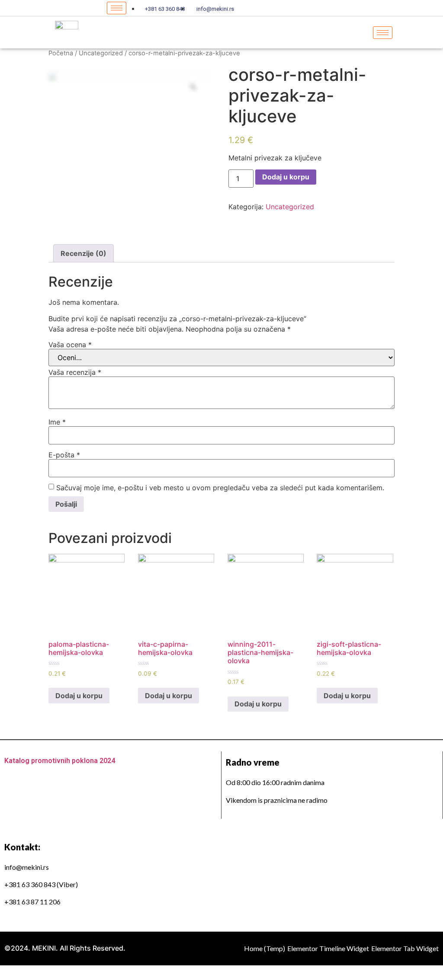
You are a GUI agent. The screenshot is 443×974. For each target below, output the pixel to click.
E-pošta (64, 454)
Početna (60, 53)
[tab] (83, 253)
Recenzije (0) (83, 253)
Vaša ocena (70, 344)
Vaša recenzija (74, 372)
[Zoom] (193, 87)
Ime (57, 421)
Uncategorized (101, 53)
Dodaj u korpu (285, 176)
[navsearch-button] (430, 32)
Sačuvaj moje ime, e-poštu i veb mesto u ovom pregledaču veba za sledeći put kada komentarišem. (220, 487)
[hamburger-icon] (116, 8)
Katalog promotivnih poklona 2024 (59, 761)
